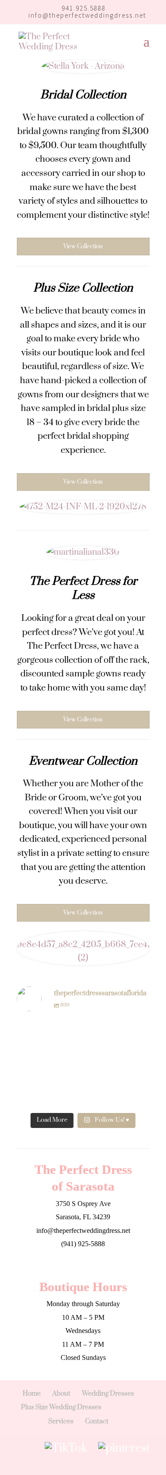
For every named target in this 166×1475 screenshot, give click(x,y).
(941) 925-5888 (83, 1243)
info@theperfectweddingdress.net (83, 1230)
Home (32, 1393)
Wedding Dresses (108, 1393)
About (61, 1393)
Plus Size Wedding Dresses (61, 1407)
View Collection (83, 246)
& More (124, 1407)
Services (60, 1421)
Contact (96, 1421)
